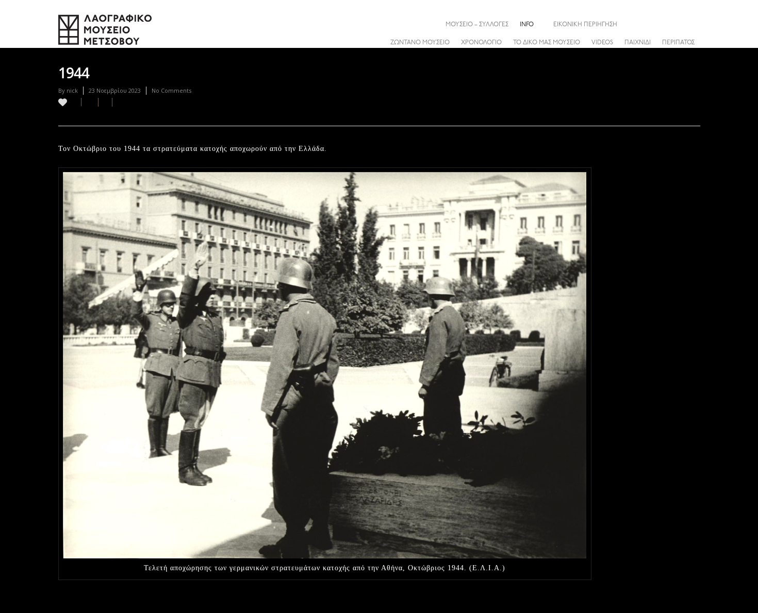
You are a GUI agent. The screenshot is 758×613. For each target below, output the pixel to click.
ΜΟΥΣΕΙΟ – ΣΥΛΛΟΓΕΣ (477, 25)
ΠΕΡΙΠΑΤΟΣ (678, 43)
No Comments (171, 90)
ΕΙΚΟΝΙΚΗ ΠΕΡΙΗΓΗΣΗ (585, 25)
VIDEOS (602, 43)
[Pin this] (116, 102)
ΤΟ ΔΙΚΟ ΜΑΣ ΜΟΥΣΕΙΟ (546, 43)
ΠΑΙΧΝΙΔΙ (637, 43)
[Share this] (692, 24)
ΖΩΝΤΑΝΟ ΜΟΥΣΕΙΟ (420, 43)
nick (72, 90)
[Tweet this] (105, 102)
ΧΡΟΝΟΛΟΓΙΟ (481, 43)
